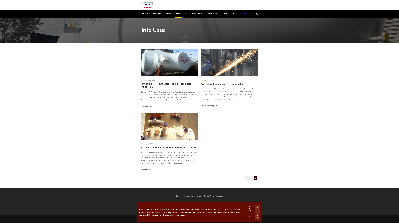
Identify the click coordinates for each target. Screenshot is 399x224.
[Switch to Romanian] (245, 15)
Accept (257, 212)
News (178, 14)
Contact (236, 14)
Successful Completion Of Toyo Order (222, 84)
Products (157, 14)
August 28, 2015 (209, 80)
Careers (224, 14)
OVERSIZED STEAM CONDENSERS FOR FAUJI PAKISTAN (166, 85)
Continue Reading (147, 106)
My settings (250, 212)
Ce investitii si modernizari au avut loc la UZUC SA (169, 148)
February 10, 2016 (149, 80)
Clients (169, 14)
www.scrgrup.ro (217, 196)
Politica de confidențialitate (181, 212)
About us (144, 14)
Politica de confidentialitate (185, 196)
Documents (212, 14)
